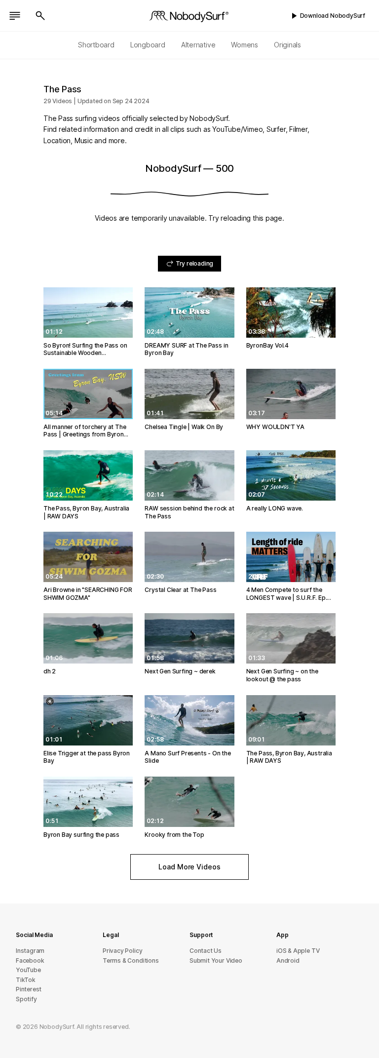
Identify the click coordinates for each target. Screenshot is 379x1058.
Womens (244, 44)
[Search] (40, 16)
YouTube (28, 970)
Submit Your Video (216, 960)
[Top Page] (189, 16)
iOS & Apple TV (297, 950)
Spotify (26, 999)
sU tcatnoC (206, 950)
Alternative (198, 44)
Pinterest (28, 989)
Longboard (147, 44)
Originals (287, 44)
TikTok (26, 979)
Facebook (30, 960)
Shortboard (96, 44)
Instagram (30, 950)
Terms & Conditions (131, 960)
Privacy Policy (122, 950)
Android (288, 960)
